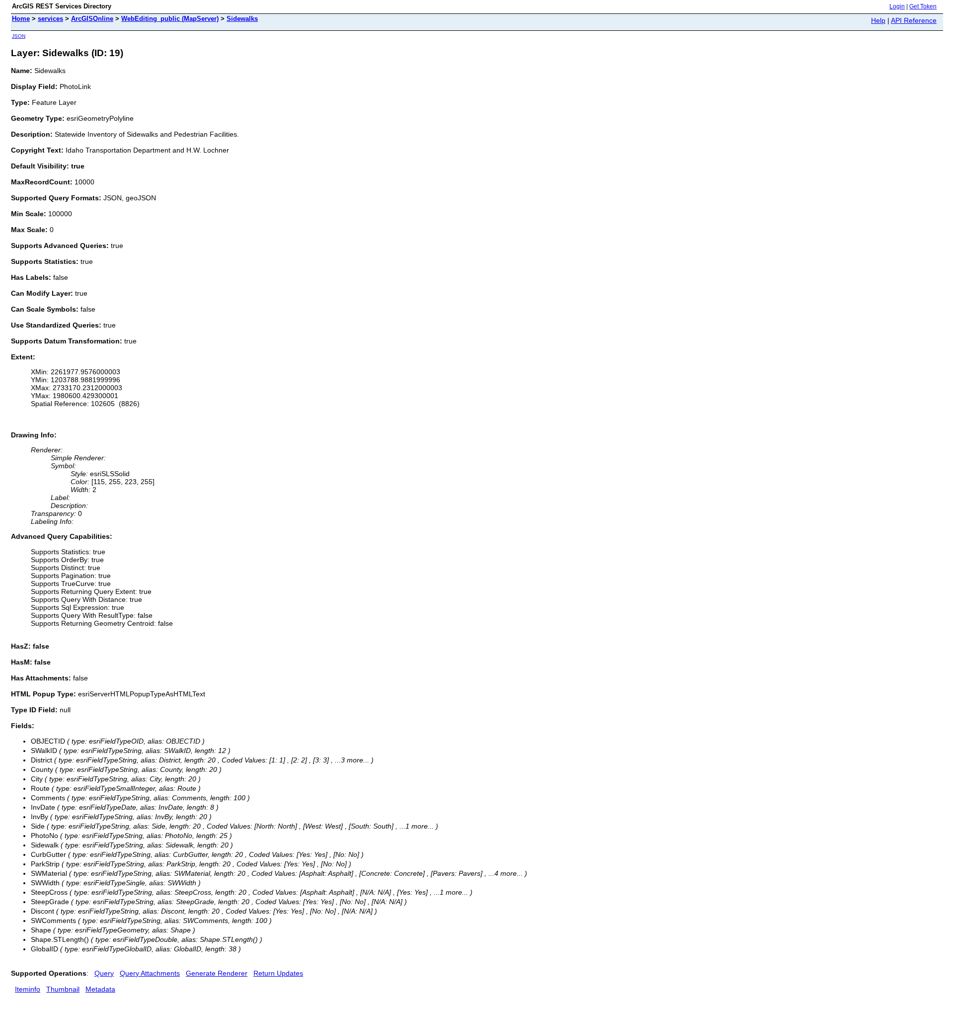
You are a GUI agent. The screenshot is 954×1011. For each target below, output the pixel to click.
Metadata (100, 989)
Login (897, 6)
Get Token (923, 6)
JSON (18, 36)
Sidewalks (242, 18)
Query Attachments (150, 973)
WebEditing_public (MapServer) (170, 18)
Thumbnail (63, 989)
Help (878, 20)
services (50, 18)
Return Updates (278, 973)
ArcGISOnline (92, 18)
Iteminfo (27, 989)
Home (21, 18)
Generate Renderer (216, 973)
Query (104, 973)
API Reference (914, 20)
